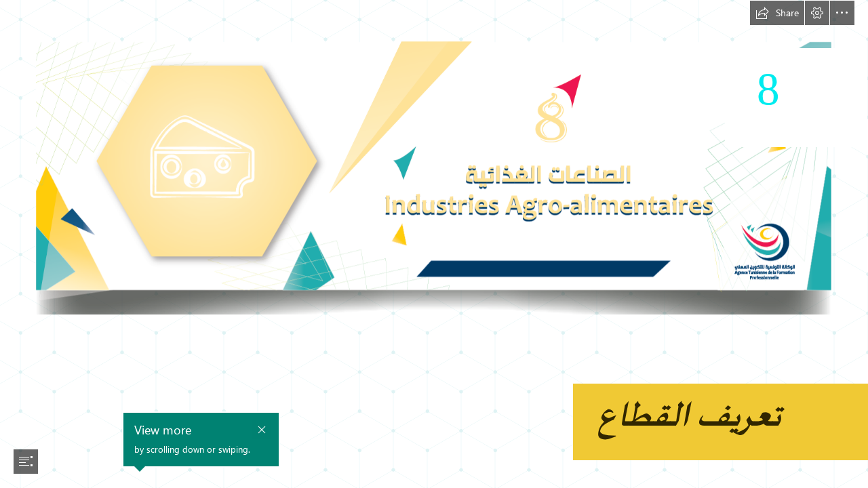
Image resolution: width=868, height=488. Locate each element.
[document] (434, 244)
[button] (777, 13)
